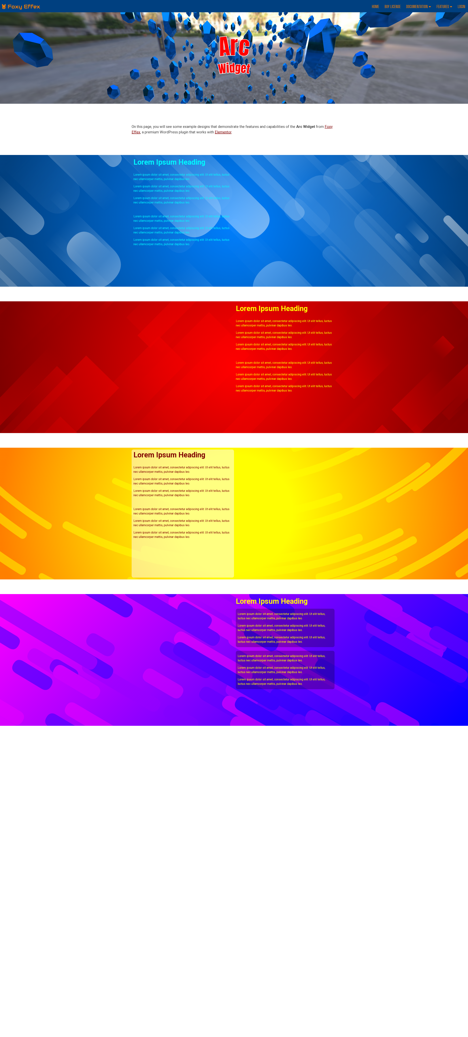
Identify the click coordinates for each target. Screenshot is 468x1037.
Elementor (223, 132)
